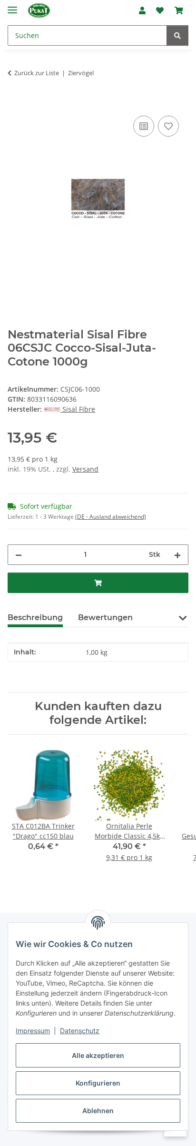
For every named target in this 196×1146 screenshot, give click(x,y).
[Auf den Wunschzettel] (168, 126)
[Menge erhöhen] (177, 554)
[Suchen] (177, 35)
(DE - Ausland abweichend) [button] (110, 517)
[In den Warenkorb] (15, 103)
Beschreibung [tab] (35, 617)
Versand (85, 469)
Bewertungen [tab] (105, 617)
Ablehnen (98, 1110)
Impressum (33, 1031)
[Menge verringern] (18, 554)
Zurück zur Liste (36, 73)
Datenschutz (79, 1031)
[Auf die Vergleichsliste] (143, 126)
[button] (142, 10)
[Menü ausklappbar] (12, 6)
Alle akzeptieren (98, 1055)
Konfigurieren (98, 1083)
